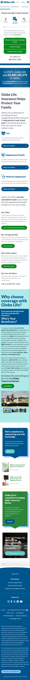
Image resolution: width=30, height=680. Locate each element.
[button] (28, 2)
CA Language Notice (15, 618)
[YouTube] (21, 602)
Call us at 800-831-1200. (10, 284)
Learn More (8, 386)
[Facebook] (11, 602)
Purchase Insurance (5, 6)
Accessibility (20, 613)
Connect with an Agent (15, 51)
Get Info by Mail (15, 47)
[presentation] (1, 21)
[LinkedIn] (18, 602)
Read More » (15, 553)
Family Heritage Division (15, 582)
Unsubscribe (15, 574)
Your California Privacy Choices (16, 610)
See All (9, 451)
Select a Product (9, 146)
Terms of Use (10, 613)
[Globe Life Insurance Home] (8, 2)
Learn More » (17, 34)
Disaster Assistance (21, 615)
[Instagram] (9, 602)
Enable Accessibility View (11, 671)
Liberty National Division (15, 585)
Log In (23, 2)
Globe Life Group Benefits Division (15, 588)
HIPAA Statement (8, 615)
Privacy (3, 610)
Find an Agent (25, 6)
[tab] (5, 6)
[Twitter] (14, 602)
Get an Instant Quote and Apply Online (15, 41)
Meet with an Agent (9, 266)
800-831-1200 (15, 59)
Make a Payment (15, 6)
